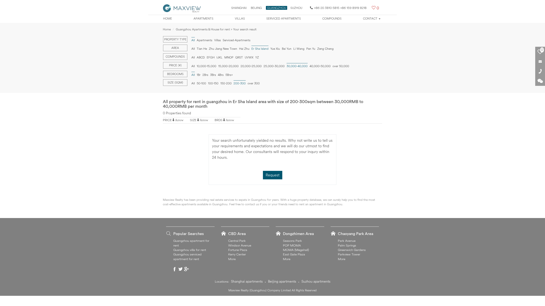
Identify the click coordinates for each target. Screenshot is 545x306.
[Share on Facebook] (174, 269)
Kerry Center (237, 254)
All (193, 49)
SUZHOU (296, 8)
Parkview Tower (349, 254)
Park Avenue (347, 241)
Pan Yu (310, 49)
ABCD (201, 57)
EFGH (211, 57)
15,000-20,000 (228, 66)
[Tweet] (180, 269)
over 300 (254, 83)
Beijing (256, 8)
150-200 (226, 83)
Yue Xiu (275, 49)
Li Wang (298, 49)
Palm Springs (347, 245)
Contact (370, 18)
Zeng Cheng (325, 49)
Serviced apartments (283, 18)
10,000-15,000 (206, 66)
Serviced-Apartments (236, 40)
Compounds (331, 18)
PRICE (167, 120)
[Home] (182, 8)
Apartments (203, 18)
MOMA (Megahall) (296, 250)
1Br (199, 75)
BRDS (218, 120)
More (232, 259)
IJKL (219, 57)
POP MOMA (292, 245)
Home (167, 18)
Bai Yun (286, 49)
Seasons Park (292, 241)
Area (175, 48)
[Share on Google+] (186, 269)
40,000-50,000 (320, 66)
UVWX (249, 57)
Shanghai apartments (247, 281)
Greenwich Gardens (352, 250)
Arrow (179, 120)
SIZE (193, 120)
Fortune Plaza (237, 250)
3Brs (213, 75)
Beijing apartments (282, 281)
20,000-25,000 (251, 66)
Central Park (237, 241)
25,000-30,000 (274, 66)
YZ (257, 57)
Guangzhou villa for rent (189, 250)
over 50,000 (341, 66)
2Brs (205, 75)
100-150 (213, 83)
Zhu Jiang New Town (223, 49)
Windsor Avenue (239, 245)
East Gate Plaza (294, 254)
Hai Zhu (244, 49)
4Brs (221, 75)
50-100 (201, 83)
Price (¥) (175, 65)
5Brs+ (229, 75)
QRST (239, 57)
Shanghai (239, 8)
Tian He (202, 49)
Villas (240, 18)
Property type (175, 39)
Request (273, 175)
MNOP (228, 57)
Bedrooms (175, 74)
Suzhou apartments (315, 281)
